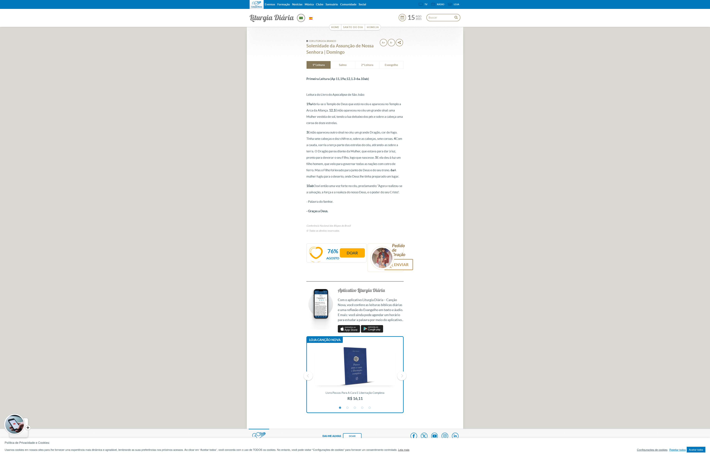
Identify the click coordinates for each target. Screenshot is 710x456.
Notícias (297, 4)
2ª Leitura (367, 64)
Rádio (440, 4)
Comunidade (348, 4)
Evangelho (391, 64)
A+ (383, 42)
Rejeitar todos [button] (677, 449)
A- (391, 42)
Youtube (434, 436)
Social (362, 4)
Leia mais (403, 449)
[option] (355, 376)
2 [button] (347, 408)
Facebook (414, 436)
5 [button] (370, 408)
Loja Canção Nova (325, 340)
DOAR (352, 436)
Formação (283, 4)
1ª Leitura (318, 64)
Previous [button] (308, 375)
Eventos (270, 4)
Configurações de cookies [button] (652, 449)
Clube (319, 4)
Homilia (373, 27)
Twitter (424, 436)
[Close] (28, 428)
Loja (456, 4)
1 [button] (340, 408)
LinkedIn (455, 436)
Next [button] (401, 375)
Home (335, 27)
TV (426, 4)
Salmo (343, 64)
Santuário (332, 4)
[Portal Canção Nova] (257, 4)
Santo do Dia (353, 27)
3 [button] (355, 408)
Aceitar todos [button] (696, 449)
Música (309, 4)
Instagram (445, 436)
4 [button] (362, 408)
